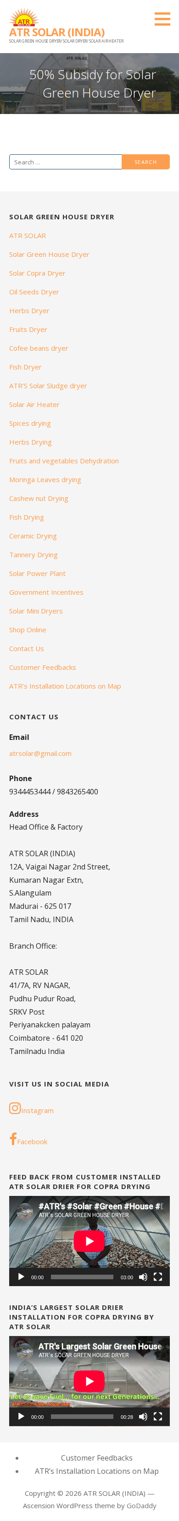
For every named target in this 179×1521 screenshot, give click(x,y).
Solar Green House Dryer (49, 254)
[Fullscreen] (157, 1277)
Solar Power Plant (37, 573)
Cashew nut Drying (38, 498)
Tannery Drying (33, 554)
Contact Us (26, 648)
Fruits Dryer (28, 329)
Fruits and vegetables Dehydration (64, 460)
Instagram (37, 1110)
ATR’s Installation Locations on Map (65, 685)
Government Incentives (46, 592)
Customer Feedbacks (42, 667)
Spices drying (30, 423)
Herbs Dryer (29, 310)
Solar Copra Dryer (37, 272)
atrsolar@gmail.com (40, 753)
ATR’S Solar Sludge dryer (48, 385)
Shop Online (27, 629)
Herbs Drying (30, 441)
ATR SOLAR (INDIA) (57, 31)
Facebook (32, 1141)
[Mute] (143, 1277)
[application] (89, 1241)
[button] (165, 19)
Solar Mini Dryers (36, 610)
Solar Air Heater (34, 404)
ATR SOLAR (27, 235)
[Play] (21, 1277)
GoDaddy (142, 1505)
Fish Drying (26, 516)
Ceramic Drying (33, 535)
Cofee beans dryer (38, 348)
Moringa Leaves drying (45, 479)
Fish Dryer (25, 366)
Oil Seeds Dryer (34, 291)
